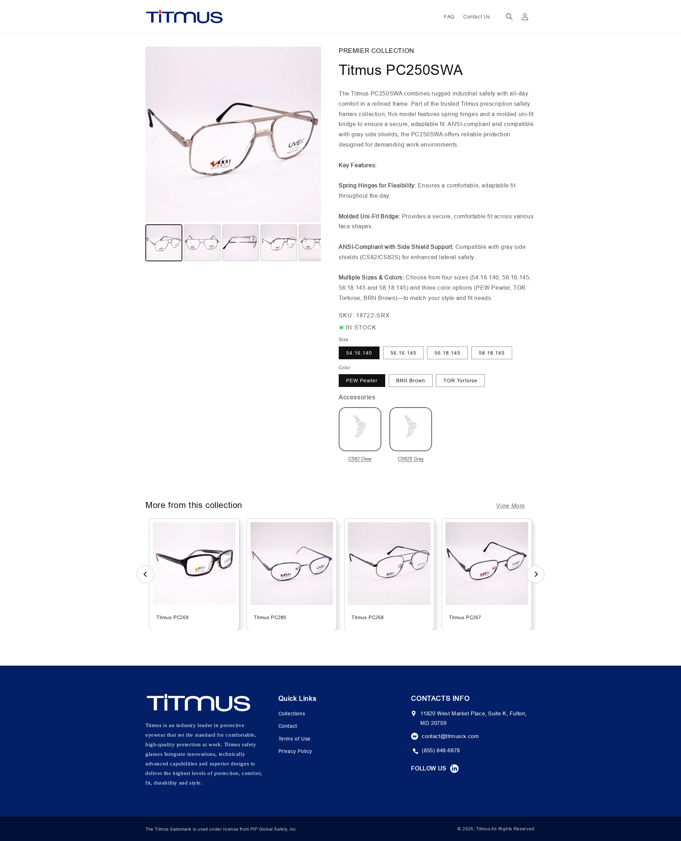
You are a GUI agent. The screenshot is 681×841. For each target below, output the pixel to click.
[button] (509, 16)
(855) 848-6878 (441, 750)
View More (510, 505)
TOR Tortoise (460, 380)
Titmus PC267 (465, 617)
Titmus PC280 (270, 617)
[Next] (310, 134)
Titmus (483, 828)
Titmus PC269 (172, 617)
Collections (291, 713)
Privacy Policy (295, 751)
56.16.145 (403, 353)
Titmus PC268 (367, 617)
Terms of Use (294, 739)
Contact (287, 726)
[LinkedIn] (454, 768)
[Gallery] (233, 155)
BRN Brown (410, 380)
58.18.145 (492, 353)
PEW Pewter (362, 380)
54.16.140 (359, 353)
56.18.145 (447, 353)
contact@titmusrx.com (450, 736)
